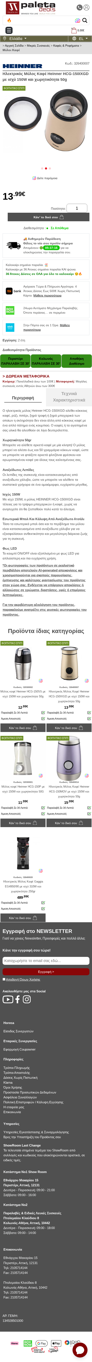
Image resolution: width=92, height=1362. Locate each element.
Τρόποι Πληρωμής (16, 1068)
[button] (84, 20)
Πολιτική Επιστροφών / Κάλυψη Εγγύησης (33, 1102)
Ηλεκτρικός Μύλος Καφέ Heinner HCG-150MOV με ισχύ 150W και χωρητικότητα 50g (69, 791)
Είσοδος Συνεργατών (18, 1031)
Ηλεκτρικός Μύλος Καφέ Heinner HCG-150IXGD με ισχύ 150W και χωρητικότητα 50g (69, 696)
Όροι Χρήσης (12, 1087)
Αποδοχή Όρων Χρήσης (23, 979)
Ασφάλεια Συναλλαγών (20, 1097)
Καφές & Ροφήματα (66, 45)
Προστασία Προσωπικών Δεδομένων (29, 1092)
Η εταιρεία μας (13, 1107)
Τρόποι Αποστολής (16, 1072)
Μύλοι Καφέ (11, 50)
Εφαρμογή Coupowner (19, 1049)
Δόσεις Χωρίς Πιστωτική (20, 1077)
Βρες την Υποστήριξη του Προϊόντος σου (32, 1137)
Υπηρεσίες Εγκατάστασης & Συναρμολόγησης (36, 1132)
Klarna (7, 1082)
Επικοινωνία (12, 1112)
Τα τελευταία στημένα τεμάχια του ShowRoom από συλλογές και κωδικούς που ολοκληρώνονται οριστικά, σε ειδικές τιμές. (44, 1153)
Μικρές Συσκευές (38, 45)
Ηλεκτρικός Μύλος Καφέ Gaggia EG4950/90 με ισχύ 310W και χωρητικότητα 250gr (23, 886)
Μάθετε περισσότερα (47, 295)
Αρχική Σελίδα (14, 45)
